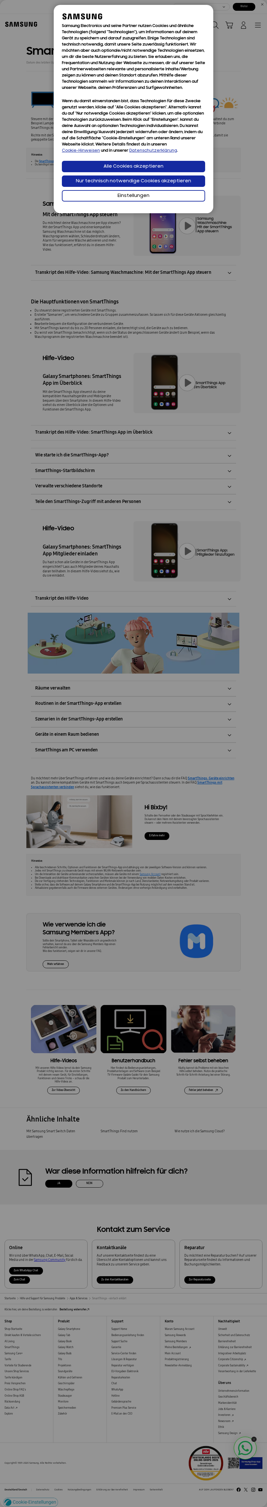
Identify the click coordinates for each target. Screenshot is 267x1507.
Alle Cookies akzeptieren (133, 166)
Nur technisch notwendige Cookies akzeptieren (133, 181)
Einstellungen (133, 195)
